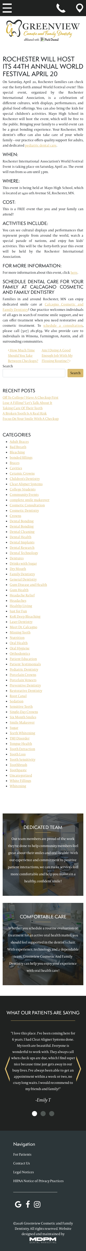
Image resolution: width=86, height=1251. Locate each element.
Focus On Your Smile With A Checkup (31, 418)
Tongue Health (21, 743)
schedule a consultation (63, 325)
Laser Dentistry (21, 621)
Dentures (17, 558)
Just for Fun (18, 611)
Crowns (15, 515)
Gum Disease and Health (28, 584)
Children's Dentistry (25, 478)
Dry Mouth (18, 568)
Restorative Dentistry (26, 690)
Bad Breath (18, 447)
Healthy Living (21, 606)
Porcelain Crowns (23, 674)
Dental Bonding (22, 521)
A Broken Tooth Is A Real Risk (25, 413)
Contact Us (21, 1163)
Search (8, 366)
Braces (14, 462)
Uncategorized (21, 775)
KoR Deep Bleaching (25, 616)
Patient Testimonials (25, 664)
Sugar (14, 727)
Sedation (16, 701)
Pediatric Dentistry (24, 669)
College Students (23, 489)
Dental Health (20, 537)
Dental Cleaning (22, 531)
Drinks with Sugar (23, 563)
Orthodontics (20, 653)
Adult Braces (19, 441)
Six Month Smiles (23, 717)
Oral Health (19, 643)
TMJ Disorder (20, 738)
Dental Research (22, 547)
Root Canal (18, 696)
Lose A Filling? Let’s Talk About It (27, 402)
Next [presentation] (78, 1068)
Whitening (18, 786)
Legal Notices (23, 1172)
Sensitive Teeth (21, 706)
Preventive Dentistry (25, 685)
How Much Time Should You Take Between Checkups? (23, 355)
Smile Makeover (22, 722)
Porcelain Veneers (23, 680)
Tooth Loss (18, 754)
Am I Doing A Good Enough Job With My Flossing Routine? (57, 355)
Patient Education (23, 659)
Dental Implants (22, 542)
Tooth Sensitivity (22, 759)
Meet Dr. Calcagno (23, 627)
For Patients (22, 1154)
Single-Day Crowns (24, 711)
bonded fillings (21, 457)
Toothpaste (18, 770)
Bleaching (17, 452)
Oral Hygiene (20, 648)
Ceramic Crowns (22, 473)
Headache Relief (22, 595)
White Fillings (20, 780)
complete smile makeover (29, 500)
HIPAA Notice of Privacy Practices (38, 1181)
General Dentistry (23, 579)
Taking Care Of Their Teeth (23, 408)
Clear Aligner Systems (26, 484)
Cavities (16, 468)
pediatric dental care (40, 145)
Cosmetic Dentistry (24, 510)
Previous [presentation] (7, 1068)
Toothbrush (18, 764)
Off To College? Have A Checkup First (30, 397)
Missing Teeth (20, 632)
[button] (34, 1114)
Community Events (24, 494)
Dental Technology (24, 553)
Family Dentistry (22, 574)
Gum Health (19, 590)
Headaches (18, 600)
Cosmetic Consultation (27, 505)
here (74, 272)
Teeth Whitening (22, 733)
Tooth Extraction (22, 749)
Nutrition (17, 637)
